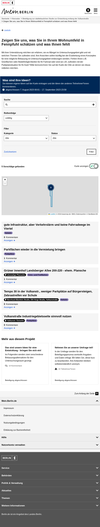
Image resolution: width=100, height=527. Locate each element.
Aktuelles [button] (6, 490)
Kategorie (9, 133)
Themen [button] (6, 498)
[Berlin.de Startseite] (9, 458)
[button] (51, 187)
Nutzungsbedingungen (14, 423)
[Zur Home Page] (17, 11)
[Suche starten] (93, 104)
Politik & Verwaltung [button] (12, 483)
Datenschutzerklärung (14, 415)
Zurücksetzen (10, 152)
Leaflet (52, 214)
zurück (7, 30)
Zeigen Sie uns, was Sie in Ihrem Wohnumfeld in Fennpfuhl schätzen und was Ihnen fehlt (40, 21)
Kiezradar (16, 19)
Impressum (9, 408)
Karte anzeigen (81, 166)
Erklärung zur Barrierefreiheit (17, 430)
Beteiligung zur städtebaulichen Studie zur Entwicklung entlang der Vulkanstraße (56, 19)
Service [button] (5, 468)
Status (54, 133)
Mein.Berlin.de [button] (9, 401)
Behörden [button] (7, 475)
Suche (7, 100)
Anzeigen (9, 240)
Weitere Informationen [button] (13, 505)
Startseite (5, 19)
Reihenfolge (10, 113)
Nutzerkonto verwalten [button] (13, 445)
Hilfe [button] (4, 437)
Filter (91, 152)
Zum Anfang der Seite (84, 393)
